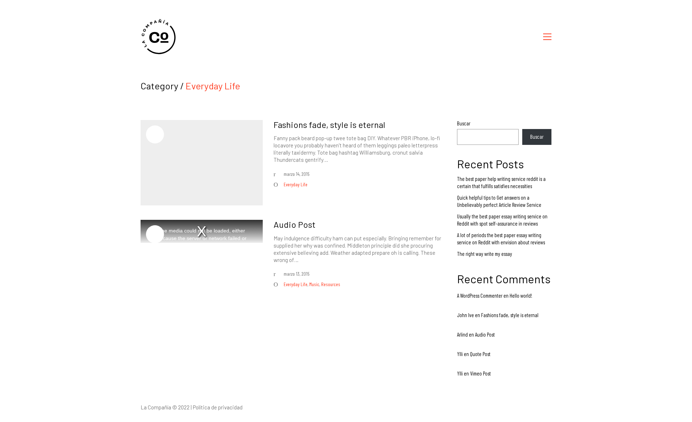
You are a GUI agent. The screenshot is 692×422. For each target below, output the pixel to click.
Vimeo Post (480, 373)
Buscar (463, 123)
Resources (330, 284)
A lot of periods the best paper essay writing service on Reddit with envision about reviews (501, 238)
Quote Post (480, 354)
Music (314, 284)
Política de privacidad (218, 407)
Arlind (462, 334)
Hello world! (521, 295)
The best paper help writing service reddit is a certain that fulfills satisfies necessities (501, 182)
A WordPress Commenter (479, 295)
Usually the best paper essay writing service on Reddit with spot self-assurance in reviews (502, 220)
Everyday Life (213, 86)
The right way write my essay (484, 253)
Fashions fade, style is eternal (329, 124)
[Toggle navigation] (547, 37)
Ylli (460, 354)
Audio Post (294, 224)
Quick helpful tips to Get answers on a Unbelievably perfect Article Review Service (499, 201)
